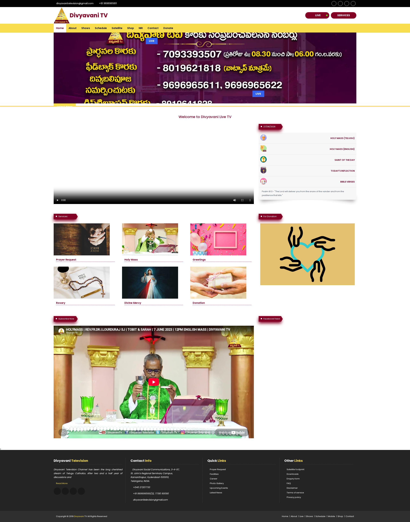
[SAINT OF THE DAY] (263, 158)
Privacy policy (294, 497)
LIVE (258, 94)
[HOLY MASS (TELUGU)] (263, 137)
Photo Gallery (217, 483)
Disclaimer (292, 487)
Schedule (101, 28)
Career (213, 478)
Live (318, 15)
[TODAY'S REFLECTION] (263, 169)
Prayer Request (218, 469)
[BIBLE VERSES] (263, 180)
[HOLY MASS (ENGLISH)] (263, 147)
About (73, 28)
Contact (153, 28)
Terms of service (295, 492)
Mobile (331, 516)
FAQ (289, 483)
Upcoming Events (219, 487)
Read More (62, 483)
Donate (168, 28)
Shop (130, 28)
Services (343, 15)
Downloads (293, 474)
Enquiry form (293, 478)
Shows (85, 28)
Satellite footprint (295, 469)
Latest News (216, 492)
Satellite (117, 28)
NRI (141, 28)
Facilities (214, 474)
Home (60, 28)
